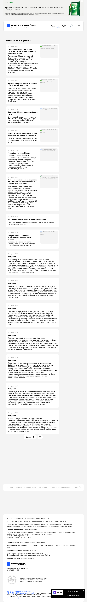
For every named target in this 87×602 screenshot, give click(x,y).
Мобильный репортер (26, 487)
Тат (64, 26)
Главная (9, 487)
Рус (53, 26)
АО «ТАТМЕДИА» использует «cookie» (21, 593)
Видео (77, 487)
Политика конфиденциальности (19, 598)
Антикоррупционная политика (19, 591)
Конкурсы (43, 487)
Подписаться (73, 595)
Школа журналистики (61, 487)
